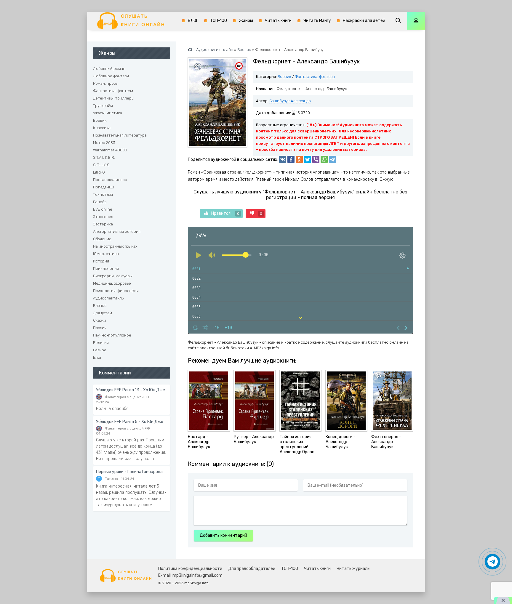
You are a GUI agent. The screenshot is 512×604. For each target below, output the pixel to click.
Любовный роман (109, 68)
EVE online (102, 209)
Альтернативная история (116, 231)
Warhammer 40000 (110, 150)
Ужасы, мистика (107, 113)
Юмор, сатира (106, 253)
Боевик (284, 76)
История (101, 261)
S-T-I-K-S (101, 165)
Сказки (99, 320)
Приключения (106, 268)
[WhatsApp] (324, 159)
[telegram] (332, 159)
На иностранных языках (115, 246)
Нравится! (225, 213)
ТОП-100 (218, 20)
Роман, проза (105, 83)
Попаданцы (103, 187)
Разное (99, 350)
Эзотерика (103, 224)
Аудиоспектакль (108, 298)
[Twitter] (307, 159)
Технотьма (103, 194)
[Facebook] (291, 159)
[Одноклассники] (299, 159)
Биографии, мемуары (112, 276)
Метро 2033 (104, 142)
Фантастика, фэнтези (315, 76)
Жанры (246, 20)
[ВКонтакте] (282, 159)
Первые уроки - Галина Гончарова (129, 471)
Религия (101, 342)
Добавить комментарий (223, 535)
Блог (97, 357)
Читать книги (278, 20)
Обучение (102, 239)
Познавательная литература (120, 135)
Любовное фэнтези (111, 76)
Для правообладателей (251, 568)
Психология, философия (116, 291)
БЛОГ (193, 20)
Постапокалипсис (110, 179)
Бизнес (99, 305)
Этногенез (103, 216)
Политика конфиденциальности (190, 568)
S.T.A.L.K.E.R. (104, 157)
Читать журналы (353, 568)
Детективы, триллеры (113, 98)
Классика (102, 128)
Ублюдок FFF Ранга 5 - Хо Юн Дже (129, 421)
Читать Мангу (317, 20)
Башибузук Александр (290, 101)
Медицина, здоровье (112, 283)
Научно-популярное (112, 335)
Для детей (102, 313)
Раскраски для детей (364, 20)
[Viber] (315, 159)
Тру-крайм (103, 105)
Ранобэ (100, 202)
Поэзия (99, 328)
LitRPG (99, 172)
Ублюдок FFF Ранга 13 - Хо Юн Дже (130, 389)
